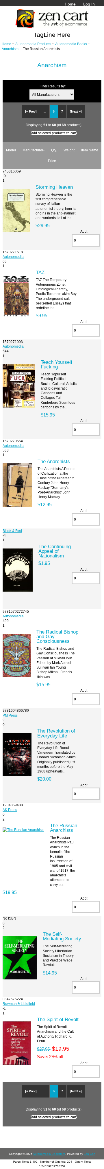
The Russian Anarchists (63, 828)
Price (52, 161)
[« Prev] (31, 111)
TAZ (40, 272)
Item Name (89, 150)
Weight (69, 150)
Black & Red (12, 531)
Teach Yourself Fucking (56, 364)
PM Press (10, 715)
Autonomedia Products (33, 44)
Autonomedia (13, 256)
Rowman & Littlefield (19, 1003)
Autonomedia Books (71, 44)
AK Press (10, 810)
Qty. (54, 150)
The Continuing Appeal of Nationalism (54, 551)
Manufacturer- (33, 150)
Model (11, 150)
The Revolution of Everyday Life (56, 733)
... (45, 111)
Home (70, 4)
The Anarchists (54, 461)
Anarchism (10, 49)
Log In (89, 4)
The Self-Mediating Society (62, 936)
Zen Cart (89, 1153)
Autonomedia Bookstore (49, 1153)
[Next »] (76, 111)
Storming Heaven (54, 187)
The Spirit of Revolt (58, 1019)
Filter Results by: (53, 86)
